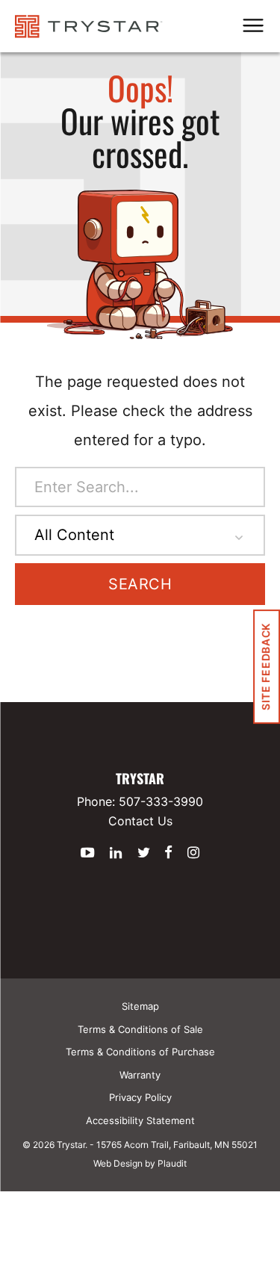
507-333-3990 (161, 801)
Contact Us (140, 820)
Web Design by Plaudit (140, 1163)
